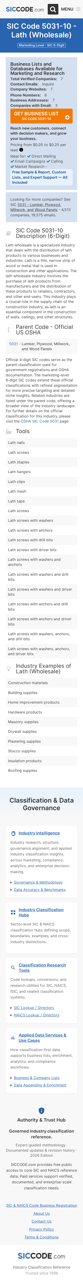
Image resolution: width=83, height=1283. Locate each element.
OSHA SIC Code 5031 (40, 421)
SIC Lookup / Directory (34, 1007)
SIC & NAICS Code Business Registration (41, 1205)
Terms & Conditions (41, 1237)
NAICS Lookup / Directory (36, 1015)
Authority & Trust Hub (41, 1120)
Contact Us (41, 1221)
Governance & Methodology (38, 882)
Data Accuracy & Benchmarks (39, 889)
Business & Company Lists (36, 1077)
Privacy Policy (41, 1229)
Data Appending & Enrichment (40, 1085)
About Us (41, 1213)
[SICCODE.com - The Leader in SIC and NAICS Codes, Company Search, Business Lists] (25, 9)
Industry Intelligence (39, 833)
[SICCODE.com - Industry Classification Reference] (41, 1255)
